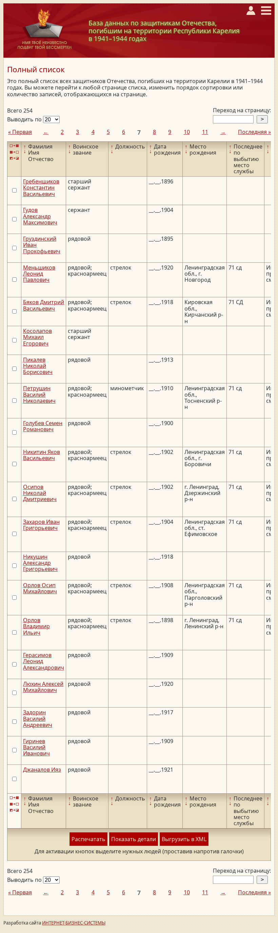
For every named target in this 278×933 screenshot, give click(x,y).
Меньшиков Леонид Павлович (39, 274)
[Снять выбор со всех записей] (14, 152)
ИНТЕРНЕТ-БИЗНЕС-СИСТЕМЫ (73, 923)
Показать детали (133, 839)
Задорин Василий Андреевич (37, 719)
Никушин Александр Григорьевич (40, 563)
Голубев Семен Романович (42, 426)
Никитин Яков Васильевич (41, 455)
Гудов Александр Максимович (40, 216)
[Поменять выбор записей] (14, 158)
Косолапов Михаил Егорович (37, 337)
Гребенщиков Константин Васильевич (41, 188)
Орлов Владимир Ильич (36, 626)
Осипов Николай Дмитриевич (40, 493)
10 (187, 132)
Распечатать (88, 839)
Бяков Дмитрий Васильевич (43, 305)
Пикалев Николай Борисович (38, 366)
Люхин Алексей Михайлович (43, 687)
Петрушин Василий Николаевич (39, 394)
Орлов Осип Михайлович (40, 588)
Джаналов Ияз (42, 769)
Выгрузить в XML (184, 839)
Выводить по (25, 119)
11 (205, 132)
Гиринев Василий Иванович (36, 747)
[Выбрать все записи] (14, 145)
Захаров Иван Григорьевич (41, 525)
